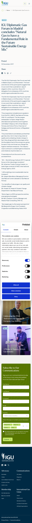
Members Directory (21, 501)
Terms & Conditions (15, 520)
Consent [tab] (5, 229)
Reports (18, 479)
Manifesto (3, 474)
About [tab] (26, 229)
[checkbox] (3, 431)
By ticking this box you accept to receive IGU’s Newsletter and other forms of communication (16, 433)
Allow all (16, 285)
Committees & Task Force (7, 479)
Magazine (19, 477)
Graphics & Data (5, 482)
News (8, 10)
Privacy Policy (4, 520)
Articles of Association (22, 503)
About (18, 495)
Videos (3, 477)
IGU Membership (5, 493)
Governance (20, 498)
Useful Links (4, 485)
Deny (16, 296)
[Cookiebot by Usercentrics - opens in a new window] (22, 225)
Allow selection (16, 291)
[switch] (27, 265)
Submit (6, 439)
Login (2, 498)
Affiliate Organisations (22, 506)
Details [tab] (16, 229)
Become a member (5, 495)
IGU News (19, 474)
